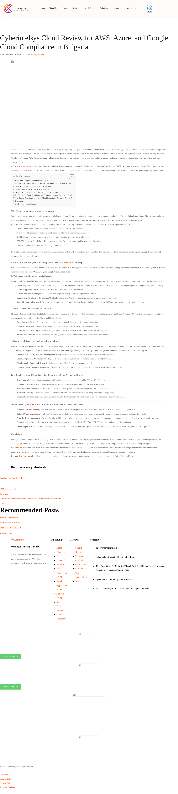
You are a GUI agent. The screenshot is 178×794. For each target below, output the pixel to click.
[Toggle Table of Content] (70, 176)
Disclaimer (4, 775)
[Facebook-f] (11, 570)
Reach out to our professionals (25, 204)
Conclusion (18, 201)
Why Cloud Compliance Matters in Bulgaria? (31, 180)
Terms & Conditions (8, 787)
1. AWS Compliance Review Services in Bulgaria (32, 186)
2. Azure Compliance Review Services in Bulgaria (33, 189)
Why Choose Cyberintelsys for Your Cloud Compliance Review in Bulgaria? (43, 198)
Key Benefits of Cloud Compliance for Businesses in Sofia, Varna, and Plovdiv (43, 195)
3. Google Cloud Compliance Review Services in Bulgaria (36, 192)
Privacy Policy (6, 783)
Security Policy (6, 779)
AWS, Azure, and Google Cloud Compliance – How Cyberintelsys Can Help (42, 183)
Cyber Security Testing (35, 54)
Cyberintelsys (19, 166)
